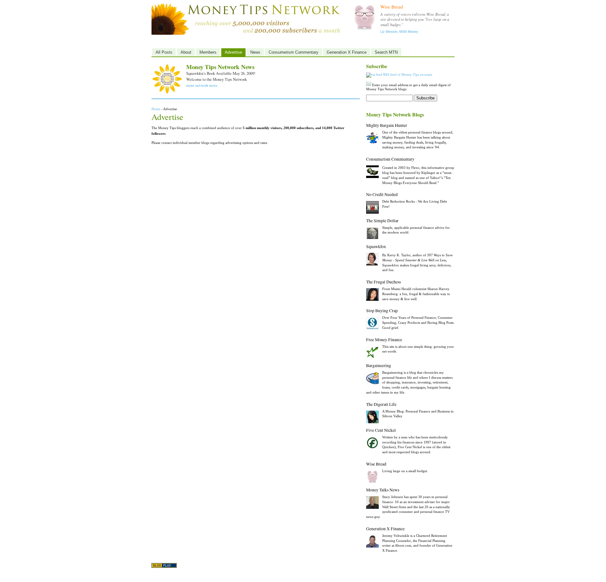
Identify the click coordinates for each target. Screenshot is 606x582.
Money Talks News (382, 490)
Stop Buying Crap (382, 310)
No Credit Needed (382, 194)
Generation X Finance (346, 52)
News (255, 52)
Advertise (233, 52)
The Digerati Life (381, 404)
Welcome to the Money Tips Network (216, 79)
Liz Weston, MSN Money (399, 31)
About (186, 52)
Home (156, 109)
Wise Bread (391, 6)
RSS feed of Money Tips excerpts (407, 74)
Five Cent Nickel (381, 430)
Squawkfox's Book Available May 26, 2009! (220, 73)
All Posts (164, 52)
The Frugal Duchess (383, 282)
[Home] (246, 33)
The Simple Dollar (382, 220)
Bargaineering (378, 365)
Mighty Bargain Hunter (386, 125)
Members (208, 52)
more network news (201, 85)
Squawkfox (376, 246)
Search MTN (386, 52)
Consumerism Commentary (293, 52)
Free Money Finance (384, 339)
